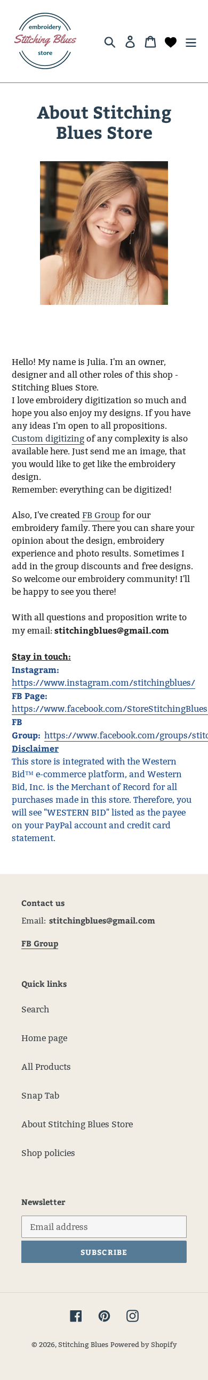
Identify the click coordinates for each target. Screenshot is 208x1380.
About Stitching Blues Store (77, 1124)
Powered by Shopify (143, 1344)
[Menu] (191, 41)
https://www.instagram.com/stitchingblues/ (103, 683)
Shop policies (48, 1153)
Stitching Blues (83, 1344)
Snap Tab (40, 1096)
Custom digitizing (48, 439)
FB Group (101, 515)
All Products (46, 1067)
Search (35, 1009)
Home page (44, 1038)
